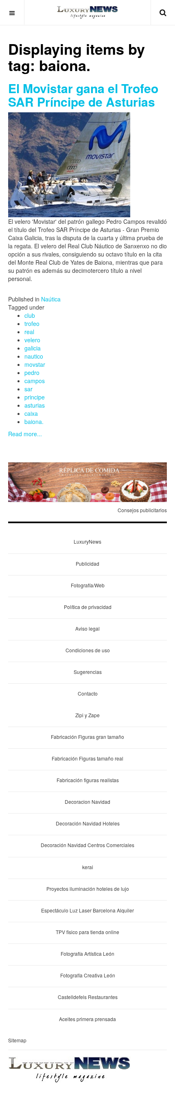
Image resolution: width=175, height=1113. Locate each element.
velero (32, 340)
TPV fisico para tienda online (87, 931)
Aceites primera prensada (87, 1018)
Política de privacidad (88, 606)
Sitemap (17, 1040)
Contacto (88, 693)
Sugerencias (88, 671)
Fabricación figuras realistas (88, 779)
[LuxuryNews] (87, 12)
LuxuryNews (87, 541)
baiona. (34, 421)
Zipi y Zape (87, 715)
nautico (33, 356)
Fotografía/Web (88, 585)
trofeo (31, 323)
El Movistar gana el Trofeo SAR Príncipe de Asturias (83, 94)
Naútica (51, 299)
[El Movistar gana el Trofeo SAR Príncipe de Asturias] (69, 164)
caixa (31, 413)
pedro (31, 372)
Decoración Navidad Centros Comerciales (87, 844)
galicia (32, 348)
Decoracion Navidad (87, 801)
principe (34, 397)
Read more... (25, 434)
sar (28, 389)
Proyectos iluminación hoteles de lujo (87, 888)
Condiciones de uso (88, 650)
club (29, 315)
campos (34, 381)
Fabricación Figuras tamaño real (87, 758)
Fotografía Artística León (87, 953)
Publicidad (87, 563)
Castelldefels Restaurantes (88, 996)
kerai (87, 866)
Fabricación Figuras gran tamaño (87, 736)
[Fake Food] (87, 481)
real (29, 332)
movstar (34, 364)
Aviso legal (87, 628)
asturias (34, 405)
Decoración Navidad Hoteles (88, 823)
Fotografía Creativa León (87, 975)
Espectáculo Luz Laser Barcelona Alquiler (87, 910)
